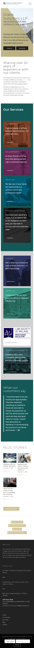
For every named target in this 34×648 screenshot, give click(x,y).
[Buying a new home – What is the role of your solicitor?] (24, 458)
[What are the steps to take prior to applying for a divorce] (9, 482)
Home (4, 615)
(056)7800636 (10, 601)
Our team (25, 80)
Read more (6, 471)
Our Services (6, 617)
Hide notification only (23, 641)
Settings (17, 645)
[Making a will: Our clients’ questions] (9, 458)
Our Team (5, 620)
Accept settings (10, 641)
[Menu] (29, 3)
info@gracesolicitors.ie (23, 605)
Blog (4, 622)
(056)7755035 (20, 601)
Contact (5, 624)
